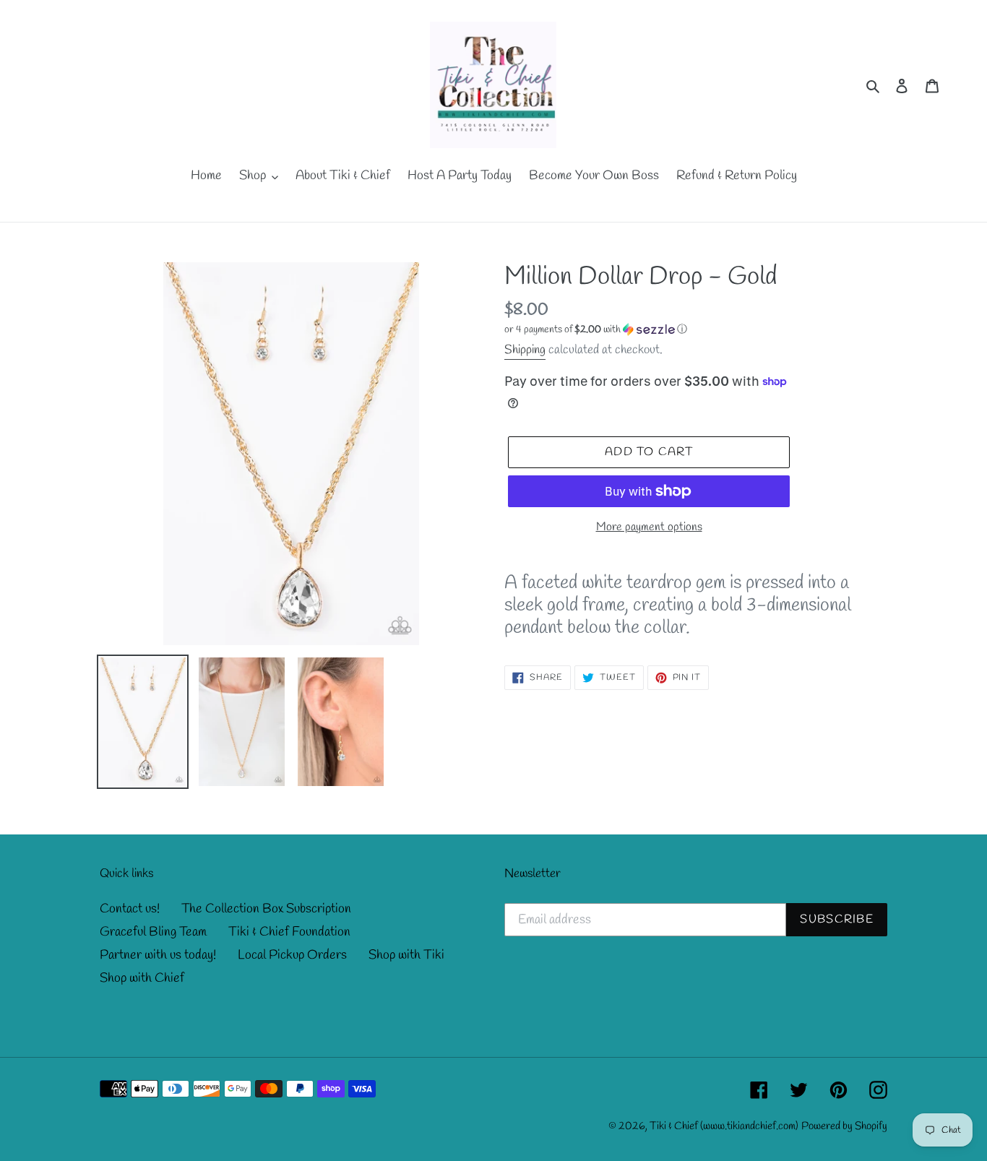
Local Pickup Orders (292, 955)
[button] (595, 330)
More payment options (649, 527)
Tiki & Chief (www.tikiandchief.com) (724, 1126)
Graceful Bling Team (153, 932)
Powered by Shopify (844, 1126)
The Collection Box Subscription (266, 909)
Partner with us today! (158, 955)
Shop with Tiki (406, 955)
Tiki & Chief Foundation (289, 932)
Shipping (525, 350)
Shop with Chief (142, 978)
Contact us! (130, 909)
